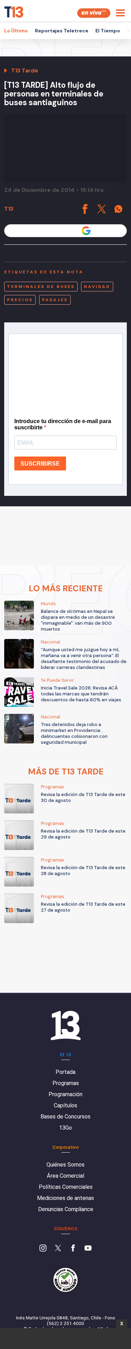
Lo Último (16, 31)
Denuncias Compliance (65, 1209)
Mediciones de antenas (65, 1198)
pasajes (55, 300)
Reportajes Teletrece (61, 31)
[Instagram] (43, 1248)
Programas (65, 1083)
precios (20, 300)
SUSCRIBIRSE (40, 464)
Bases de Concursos (65, 1116)
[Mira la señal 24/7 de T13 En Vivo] (93, 13)
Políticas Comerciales (66, 1187)
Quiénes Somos (65, 1164)
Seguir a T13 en (60, 231)
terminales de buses (41, 286)
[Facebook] (73, 1248)
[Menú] (120, 13)
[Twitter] (58, 1248)
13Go (65, 1127)
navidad (97, 286)
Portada (65, 1072)
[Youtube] (88, 1248)
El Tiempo (107, 31)
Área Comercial (65, 1175)
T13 (8, 208)
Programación (65, 1094)
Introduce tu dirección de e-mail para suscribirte (62, 424)
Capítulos (65, 1105)
